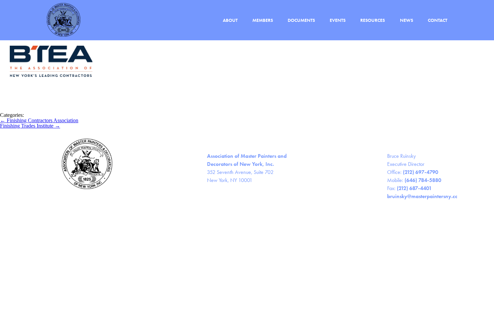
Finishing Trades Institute (30, 126)
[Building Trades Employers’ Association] (50, 109)
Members (262, 20)
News (406, 20)
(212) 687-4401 (414, 188)
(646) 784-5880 (423, 180)
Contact (437, 20)
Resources (372, 20)
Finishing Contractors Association (39, 120)
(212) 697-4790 (420, 172)
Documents (301, 20)
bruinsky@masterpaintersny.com (424, 196)
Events (337, 20)
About (230, 20)
